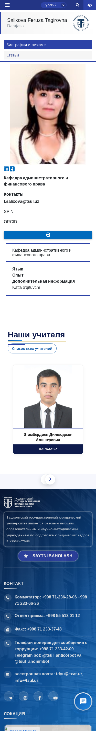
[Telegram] (9, 696)
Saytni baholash (52, 556)
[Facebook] (38, 696)
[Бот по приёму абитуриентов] (83, 701)
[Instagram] (23, 696)
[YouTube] (53, 696)
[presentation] (50, 479)
